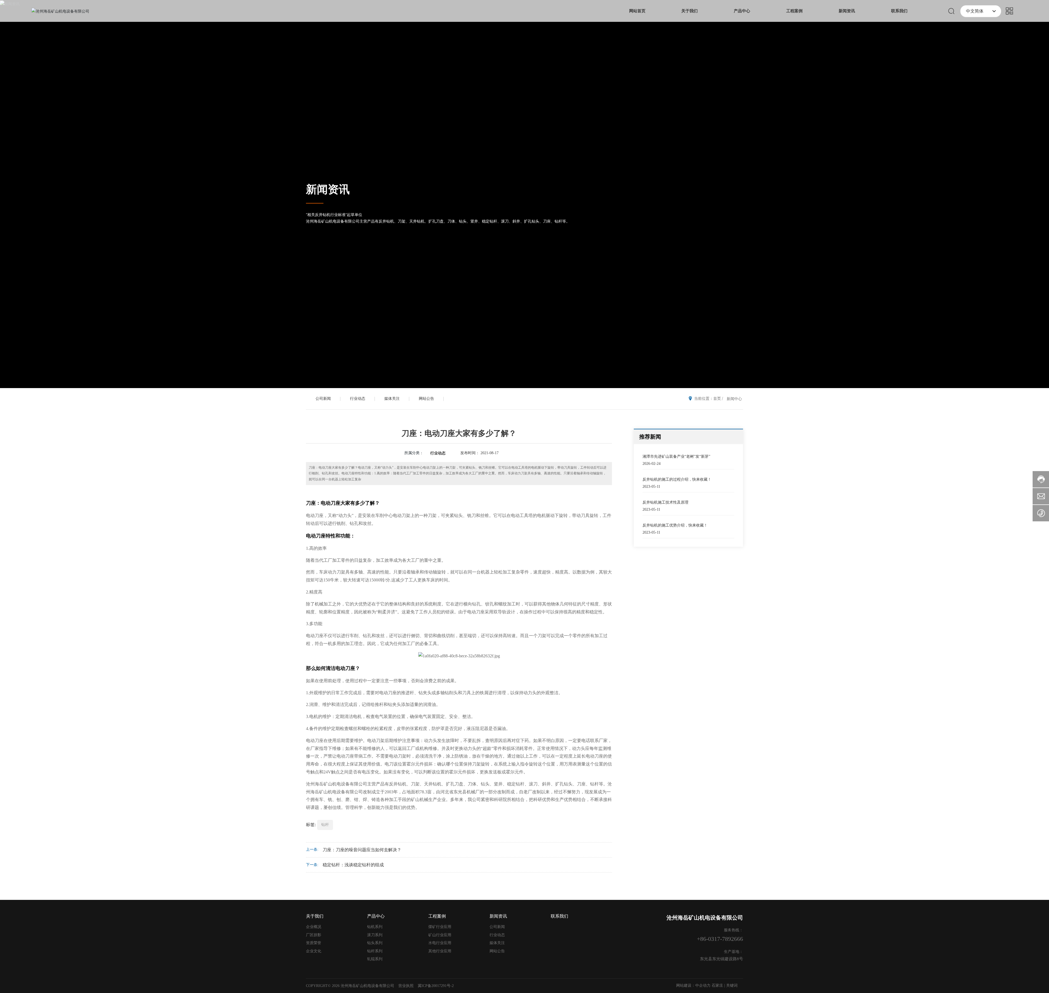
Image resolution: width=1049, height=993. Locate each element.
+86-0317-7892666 (720, 938)
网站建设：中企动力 (693, 985)
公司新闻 (323, 399)
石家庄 (717, 985)
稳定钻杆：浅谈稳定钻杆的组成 (353, 864)
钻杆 (325, 825)
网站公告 (426, 399)
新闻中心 (734, 398)
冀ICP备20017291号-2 (436, 986)
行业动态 (357, 399)
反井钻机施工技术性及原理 (665, 502)
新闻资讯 (328, 189)
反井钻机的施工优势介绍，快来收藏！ (675, 525)
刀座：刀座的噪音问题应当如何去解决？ (362, 849)
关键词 (732, 985)
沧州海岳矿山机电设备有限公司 (705, 918)
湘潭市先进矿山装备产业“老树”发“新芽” (676, 456)
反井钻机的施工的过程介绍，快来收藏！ (677, 479)
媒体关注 (392, 399)
